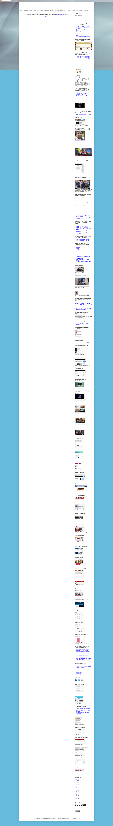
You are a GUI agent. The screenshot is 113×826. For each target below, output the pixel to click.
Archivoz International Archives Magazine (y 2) (83, 98)
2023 (77, 786)
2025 (77, 779)
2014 (77, 797)
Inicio (46, 16)
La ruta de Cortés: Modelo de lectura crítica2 (83, 57)
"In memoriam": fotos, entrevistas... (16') (82, 203)
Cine (31, 10)
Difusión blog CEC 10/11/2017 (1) (81, 94)
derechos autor (83, 306)
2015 (77, 795)
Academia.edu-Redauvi (79, 665)
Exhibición (77, 303)
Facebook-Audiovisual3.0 (80, 667)
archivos (82, 304)
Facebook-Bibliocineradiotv (80, 668)
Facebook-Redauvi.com (79, 672)
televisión (84, 309)
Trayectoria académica (79, 197)
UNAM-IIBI (77, 35)
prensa (76, 308)
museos (85, 307)
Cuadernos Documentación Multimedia (82, 650)
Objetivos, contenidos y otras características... (83, 20)
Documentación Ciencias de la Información (82, 651)
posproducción (90, 307)
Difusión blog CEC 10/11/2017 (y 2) (81, 95)
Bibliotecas (62, 10)
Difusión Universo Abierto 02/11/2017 (82, 93)
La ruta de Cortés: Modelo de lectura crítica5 (83, 61)
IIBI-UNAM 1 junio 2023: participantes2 (82, 226)
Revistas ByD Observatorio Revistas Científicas (83, 658)
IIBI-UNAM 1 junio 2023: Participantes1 (82, 225)
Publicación (89, 303)
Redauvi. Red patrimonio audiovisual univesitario (83, 114)
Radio (51, 10)
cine (91, 304)
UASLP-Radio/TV (78, 34)
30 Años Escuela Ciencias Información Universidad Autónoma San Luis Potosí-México (83, 208)
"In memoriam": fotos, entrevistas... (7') (82, 202)
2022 (77, 787)
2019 (77, 791)
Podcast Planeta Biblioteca (80, 249)
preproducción (80, 308)
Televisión (56, 10)
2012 (77, 799)
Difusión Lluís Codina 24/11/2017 (81, 92)
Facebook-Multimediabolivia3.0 (81, 671)
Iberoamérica (79, 10)
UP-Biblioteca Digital (79, 31)
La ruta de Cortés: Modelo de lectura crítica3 (83, 58)
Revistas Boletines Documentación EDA (82, 657)
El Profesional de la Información (81, 652)
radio (76, 309)
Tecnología (77, 304)
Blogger (79, 818)
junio (77, 780)
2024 (77, 784)
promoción (85, 308)
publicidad (90, 308)
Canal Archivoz (78, 248)
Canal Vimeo (78, 247)
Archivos (68, 10)
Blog (21, 10)
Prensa (41, 10)
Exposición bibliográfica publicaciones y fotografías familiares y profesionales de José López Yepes (83, 206)
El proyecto (26, 10)
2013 (77, 798)
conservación (77, 306)
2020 (77, 790)
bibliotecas (87, 304)
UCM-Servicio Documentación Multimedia (82, 26)
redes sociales (79, 309)
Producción (82, 303)
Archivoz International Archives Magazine (82, 649)
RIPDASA (86, 10)
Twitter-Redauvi (78, 674)
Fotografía (36, 10)
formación (89, 306)
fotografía (76, 307)
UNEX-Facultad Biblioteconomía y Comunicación (83, 36)
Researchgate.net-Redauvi (80, 673)
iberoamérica (81, 307)
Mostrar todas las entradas (61, 14)
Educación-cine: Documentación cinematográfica (83, 666)
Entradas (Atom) (28, 18)
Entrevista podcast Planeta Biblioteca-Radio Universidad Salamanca (83, 216)
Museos (73, 10)
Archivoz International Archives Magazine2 (82, 240)
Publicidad (46, 10)
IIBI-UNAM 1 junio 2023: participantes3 (82, 227)
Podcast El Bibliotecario (79, 258)
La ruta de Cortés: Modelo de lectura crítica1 (83, 56)
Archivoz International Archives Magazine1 (82, 239)
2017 (77, 794)
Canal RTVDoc (78, 246)
